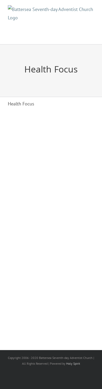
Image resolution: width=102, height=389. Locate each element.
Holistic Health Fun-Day (44, 172)
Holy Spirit (73, 363)
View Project (62, 194)
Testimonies (48, 281)
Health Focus (21, 180)
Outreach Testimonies (41, 272)
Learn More (22, 194)
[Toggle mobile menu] (90, 34)
